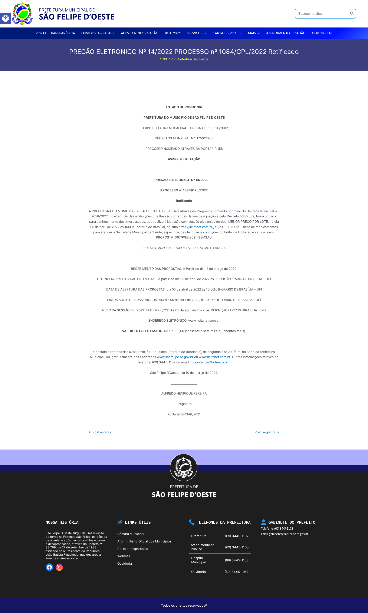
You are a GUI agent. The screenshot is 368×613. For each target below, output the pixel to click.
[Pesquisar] (352, 13)
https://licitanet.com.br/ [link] (196, 227)
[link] (5, 18)
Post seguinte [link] (267, 432)
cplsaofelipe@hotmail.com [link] (210, 362)
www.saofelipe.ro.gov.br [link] (175, 357)
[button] (204, 33)
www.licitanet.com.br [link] (214, 357)
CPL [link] (165, 59)
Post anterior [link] (100, 432)
